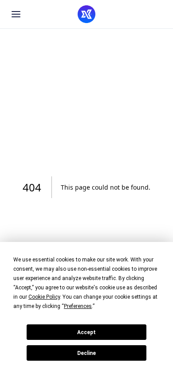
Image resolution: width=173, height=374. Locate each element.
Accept (86, 332)
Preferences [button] (78, 306)
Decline (86, 353)
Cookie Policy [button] (44, 297)
